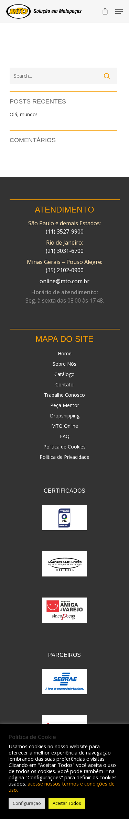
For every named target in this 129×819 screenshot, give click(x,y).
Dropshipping (64, 415)
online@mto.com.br (64, 281)
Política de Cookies (64, 446)
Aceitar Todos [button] (67, 803)
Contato (64, 384)
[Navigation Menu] (119, 11)
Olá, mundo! (23, 114)
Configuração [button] (27, 803)
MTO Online (64, 426)
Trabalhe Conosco (64, 395)
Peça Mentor (64, 405)
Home (65, 353)
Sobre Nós (64, 364)
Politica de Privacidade (64, 457)
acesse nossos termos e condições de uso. (62, 786)
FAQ (64, 436)
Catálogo (64, 374)
